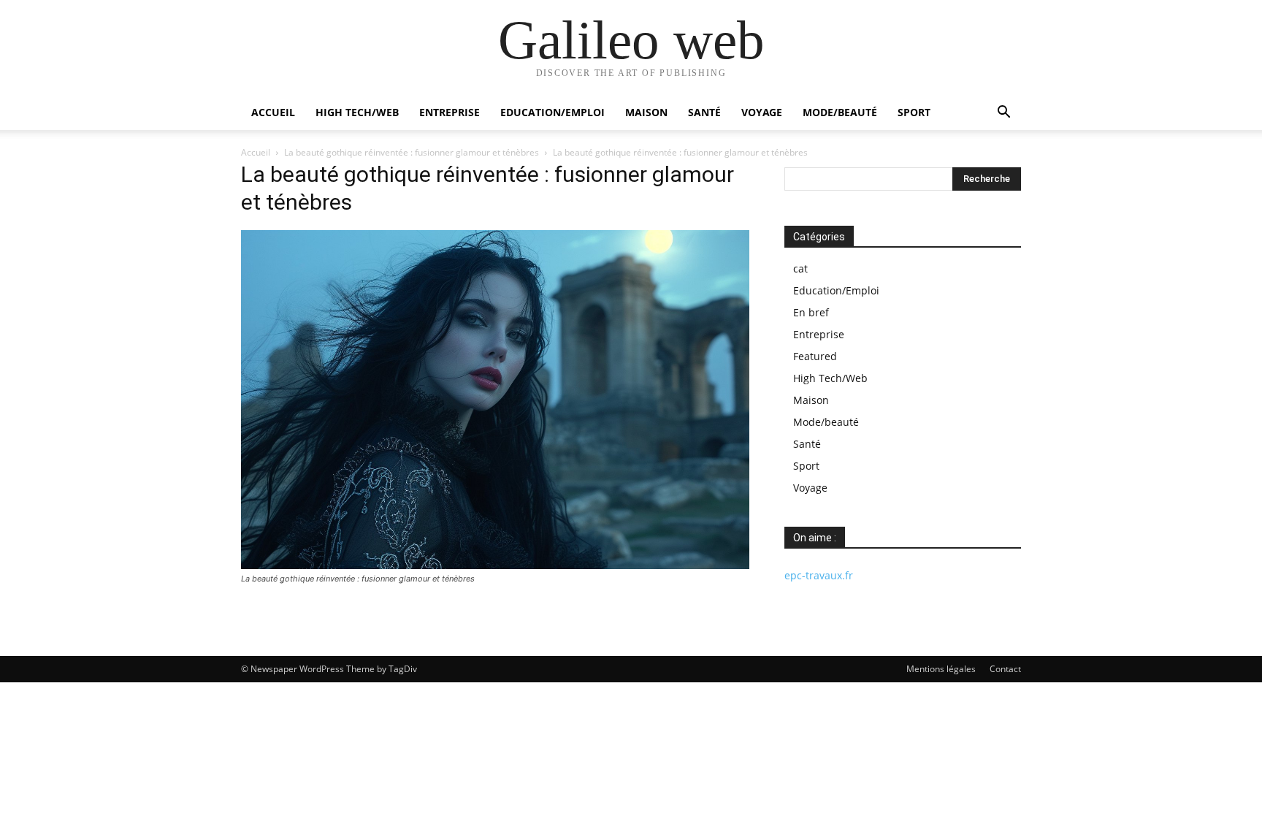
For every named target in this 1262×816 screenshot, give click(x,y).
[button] (1003, 114)
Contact (1005, 669)
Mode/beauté (840, 112)
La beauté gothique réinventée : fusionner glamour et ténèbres (411, 152)
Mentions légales (941, 669)
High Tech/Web (357, 112)
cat (800, 268)
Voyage (761, 112)
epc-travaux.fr (818, 575)
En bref (811, 312)
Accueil (273, 112)
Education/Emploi (552, 112)
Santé (704, 112)
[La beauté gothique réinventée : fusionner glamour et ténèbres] (495, 565)
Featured (815, 356)
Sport (914, 112)
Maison (646, 112)
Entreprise (449, 112)
